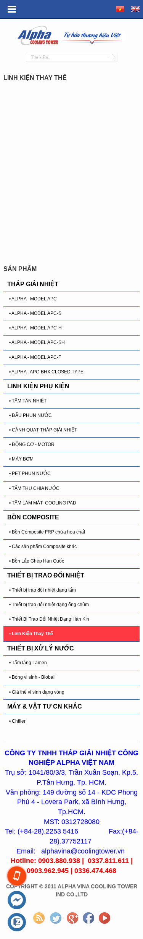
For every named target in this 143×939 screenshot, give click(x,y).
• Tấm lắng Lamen (28, 662)
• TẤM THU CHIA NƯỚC (34, 488)
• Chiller (17, 721)
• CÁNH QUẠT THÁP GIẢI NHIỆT (43, 430)
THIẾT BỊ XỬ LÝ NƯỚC (40, 648)
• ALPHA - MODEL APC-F (35, 357)
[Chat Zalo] (17, 922)
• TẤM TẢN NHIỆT (28, 401)
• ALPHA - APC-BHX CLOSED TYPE (46, 372)
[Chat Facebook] (17, 900)
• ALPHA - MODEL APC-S (35, 313)
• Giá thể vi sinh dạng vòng (36, 692)
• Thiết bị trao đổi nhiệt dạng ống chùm (49, 604)
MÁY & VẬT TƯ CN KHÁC (44, 706)
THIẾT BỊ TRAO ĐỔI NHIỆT (45, 575)
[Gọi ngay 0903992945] (16, 876)
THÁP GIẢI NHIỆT (32, 284)
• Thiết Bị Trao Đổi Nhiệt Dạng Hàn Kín (49, 619)
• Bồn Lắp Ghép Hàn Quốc (36, 561)
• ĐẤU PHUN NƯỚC (30, 415)
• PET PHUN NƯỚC (30, 473)
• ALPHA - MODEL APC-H (35, 328)
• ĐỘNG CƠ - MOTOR (32, 444)
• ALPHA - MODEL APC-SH (37, 342)
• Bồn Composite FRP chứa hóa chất (47, 532)
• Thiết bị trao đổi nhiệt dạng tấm (42, 590)
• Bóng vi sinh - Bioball (32, 677)
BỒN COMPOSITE (33, 517)
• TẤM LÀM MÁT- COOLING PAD (42, 503)
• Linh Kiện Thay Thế (31, 633)
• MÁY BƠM (21, 459)
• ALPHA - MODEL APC (33, 299)
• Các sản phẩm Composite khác (43, 546)
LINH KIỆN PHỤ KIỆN (38, 386)
